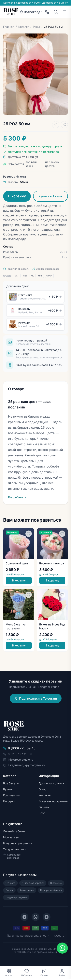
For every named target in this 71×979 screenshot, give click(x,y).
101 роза (10, 882)
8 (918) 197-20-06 (20, 754)
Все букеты (11, 783)
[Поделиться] (64, 124)
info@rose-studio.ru (20, 759)
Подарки (9, 801)
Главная (8, 26)
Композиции (11, 795)
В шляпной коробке (33, 882)
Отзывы (44, 807)
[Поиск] (55, 12)
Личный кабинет (14, 831)
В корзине (56, 882)
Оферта (59, 935)
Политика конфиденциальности (28, 935)
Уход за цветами (14, 849)
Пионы (9, 890)
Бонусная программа (53, 801)
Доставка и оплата (51, 783)
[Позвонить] (46, 11)
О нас (42, 789)
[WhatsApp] (35, 917)
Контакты (45, 795)
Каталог (23, 26)
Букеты (8, 789)
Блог (42, 813)
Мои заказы (11, 837)
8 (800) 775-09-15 (22, 748)
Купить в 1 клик (50, 196)
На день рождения (16, 897)
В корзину (17, 196)
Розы (36, 26)
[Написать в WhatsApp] (62, 948)
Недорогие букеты (51, 890)
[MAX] (46, 917)
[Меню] (64, 11)
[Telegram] (24, 917)
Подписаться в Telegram (38, 698)
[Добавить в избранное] (55, 124)
